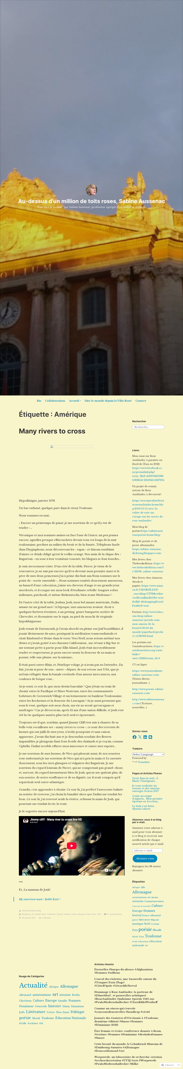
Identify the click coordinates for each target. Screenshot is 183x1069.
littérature (144, 919)
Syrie (135, 936)
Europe (137, 910)
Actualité (33, 985)
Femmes (74, 1000)
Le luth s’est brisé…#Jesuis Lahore (144, 807)
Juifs (22, 1012)
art (33, 914)
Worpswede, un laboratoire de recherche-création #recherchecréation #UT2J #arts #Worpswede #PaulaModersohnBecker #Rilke (128, 1060)
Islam (66, 1006)
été (146, 945)
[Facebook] (134, 737)
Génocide (41, 1006)
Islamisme (77, 1006)
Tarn (141, 936)
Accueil (74, 400)
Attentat (154, 897)
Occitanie (155, 924)
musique (137, 923)
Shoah (157, 930)
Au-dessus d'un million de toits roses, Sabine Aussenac (91, 201)
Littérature (35, 1012)
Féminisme (26, 1006)
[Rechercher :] (148, 426)
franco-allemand (151, 915)
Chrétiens (25, 1000)
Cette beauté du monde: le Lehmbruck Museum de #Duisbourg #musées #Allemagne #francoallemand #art (128, 1047)
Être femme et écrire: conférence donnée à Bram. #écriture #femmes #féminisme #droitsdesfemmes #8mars (128, 1034)
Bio (39, 400)
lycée (74, 914)
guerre (135, 920)
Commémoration (154, 901)
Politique (77, 1012)
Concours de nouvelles (141, 906)
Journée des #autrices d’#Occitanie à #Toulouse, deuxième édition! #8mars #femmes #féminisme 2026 (126, 1021)
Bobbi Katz (40, 914)
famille (62, 1000)
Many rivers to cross (52, 431)
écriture (33, 1023)
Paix (135, 930)
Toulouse (153, 936)
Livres (51, 1012)
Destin (60, 914)
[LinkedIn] (145, 737)
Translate (144, 762)
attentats (137, 901)
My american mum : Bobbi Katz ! (39, 899)
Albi (143, 887)
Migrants (155, 920)
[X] (140, 737)
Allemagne (142, 892)
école (135, 941)
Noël (147, 923)
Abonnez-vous (145, 858)
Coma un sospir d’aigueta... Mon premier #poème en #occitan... (147, 799)
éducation (143, 941)
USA (99, 914)
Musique (82, 914)
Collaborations (55, 400)
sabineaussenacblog (31, 910)
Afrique (136, 887)
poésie (145, 929)
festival (136, 915)
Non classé (62, 1012)
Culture (157, 905)
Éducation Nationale (70, 1018)
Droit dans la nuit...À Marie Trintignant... (145, 779)
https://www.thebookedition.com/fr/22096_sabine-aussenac (148, 567)
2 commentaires (114, 914)
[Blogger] (150, 737)
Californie (51, 914)
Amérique (26, 914)
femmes (149, 910)
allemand (25, 994)
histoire (67, 914)
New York (91, 914)
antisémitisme (139, 897)
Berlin (76, 994)
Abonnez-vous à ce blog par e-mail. (146, 821)
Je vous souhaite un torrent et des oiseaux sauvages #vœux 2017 (146, 788)
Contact (141, 400)
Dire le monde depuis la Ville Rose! (108, 400)
